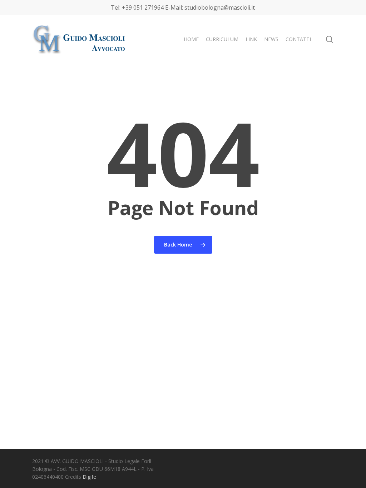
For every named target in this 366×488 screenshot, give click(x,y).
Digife (89, 476)
